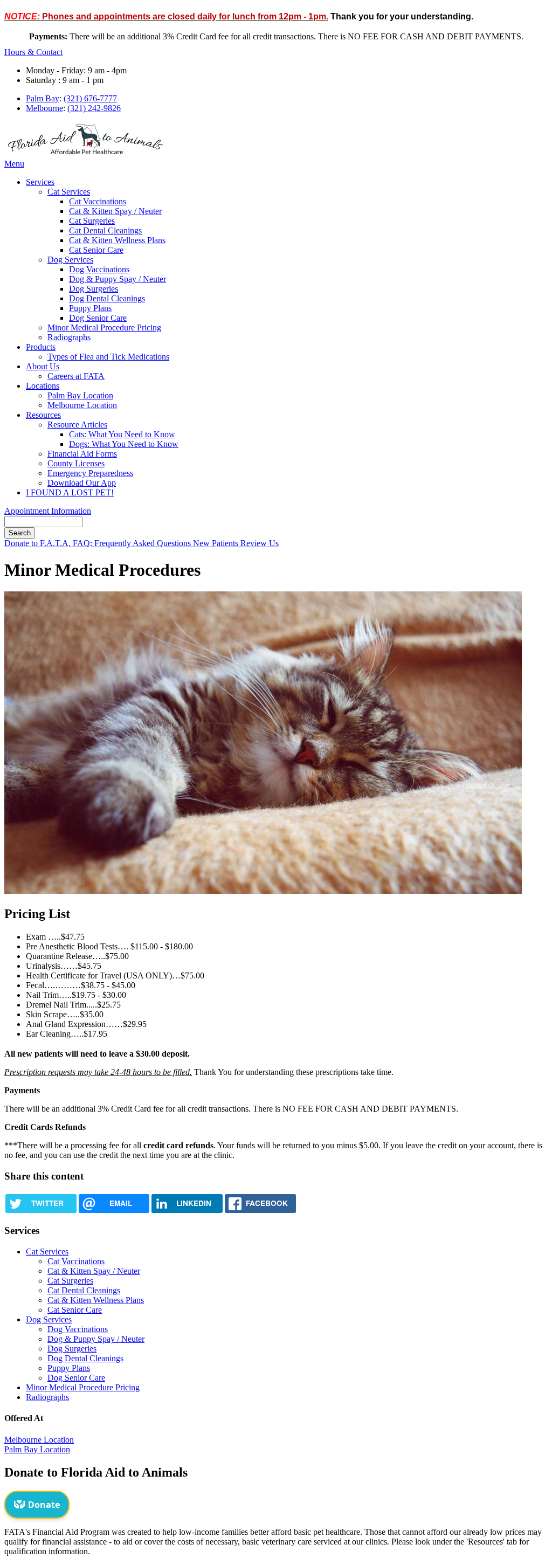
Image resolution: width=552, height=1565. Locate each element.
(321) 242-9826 (94, 108)
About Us (42, 366)
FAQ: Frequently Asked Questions (133, 543)
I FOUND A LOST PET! (70, 492)
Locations (42, 385)
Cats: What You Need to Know (122, 434)
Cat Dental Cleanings (105, 230)
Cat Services (68, 191)
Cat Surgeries (92, 220)
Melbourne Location (82, 405)
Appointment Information (47, 510)
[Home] (85, 153)
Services (40, 182)
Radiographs (69, 337)
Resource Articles (77, 424)
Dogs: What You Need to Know (123, 444)
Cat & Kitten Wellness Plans (117, 240)
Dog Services (70, 259)
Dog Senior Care (98, 317)
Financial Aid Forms (82, 453)
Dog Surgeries (93, 288)
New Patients (216, 543)
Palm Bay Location (80, 395)
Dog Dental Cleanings (107, 298)
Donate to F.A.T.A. (38, 543)
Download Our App (81, 482)
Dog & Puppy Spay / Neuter (117, 279)
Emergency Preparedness (90, 473)
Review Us (259, 543)
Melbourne (44, 108)
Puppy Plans (90, 308)
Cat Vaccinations (97, 201)
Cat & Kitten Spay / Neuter (115, 211)
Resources (43, 414)
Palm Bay (42, 98)
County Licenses (76, 463)
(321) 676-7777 (90, 98)
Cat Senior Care (96, 249)
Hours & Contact (33, 52)
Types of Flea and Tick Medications (108, 356)
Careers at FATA (76, 376)
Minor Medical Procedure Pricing (104, 327)
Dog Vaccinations (99, 269)
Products (41, 346)
